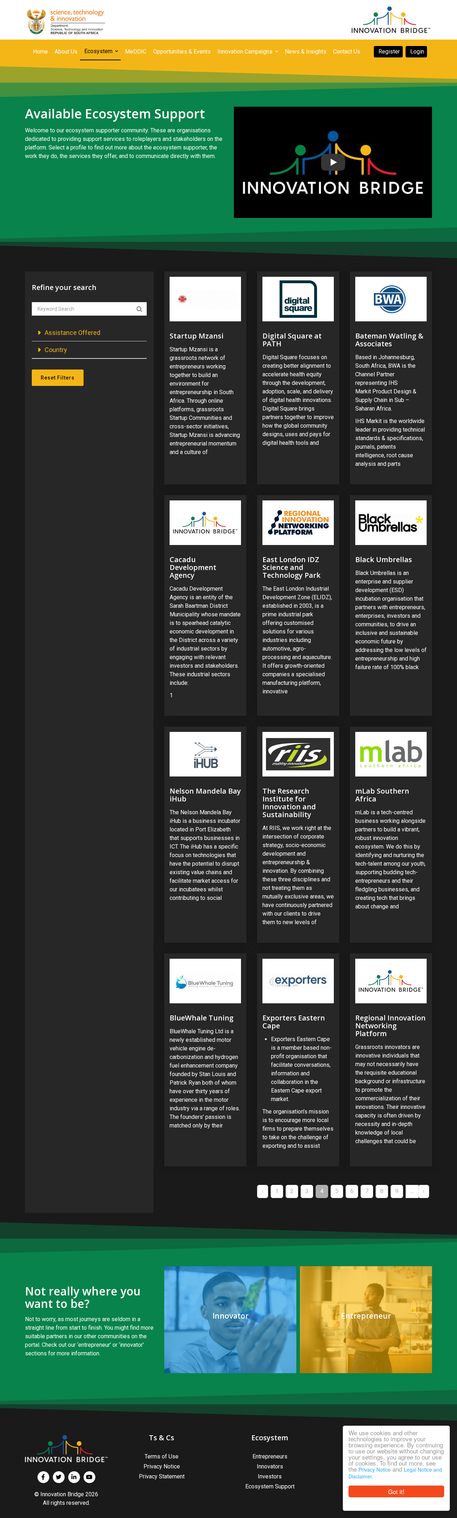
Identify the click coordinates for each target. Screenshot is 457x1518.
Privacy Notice (374, 1469)
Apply (139, 309)
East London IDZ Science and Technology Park (291, 567)
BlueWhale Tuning (201, 1018)
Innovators (270, 1466)
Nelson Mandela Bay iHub (205, 795)
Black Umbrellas (383, 559)
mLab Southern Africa (382, 795)
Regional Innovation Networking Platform (390, 1025)
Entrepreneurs (269, 1456)
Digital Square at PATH (292, 339)
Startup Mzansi (197, 336)
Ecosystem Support (270, 1486)
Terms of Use (162, 1456)
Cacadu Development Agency (193, 567)
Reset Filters (58, 378)
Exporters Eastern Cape (293, 1021)
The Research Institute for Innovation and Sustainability (289, 802)
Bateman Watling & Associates (389, 339)
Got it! (396, 1491)
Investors (270, 1476)
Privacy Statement (162, 1476)
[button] (89, 332)
